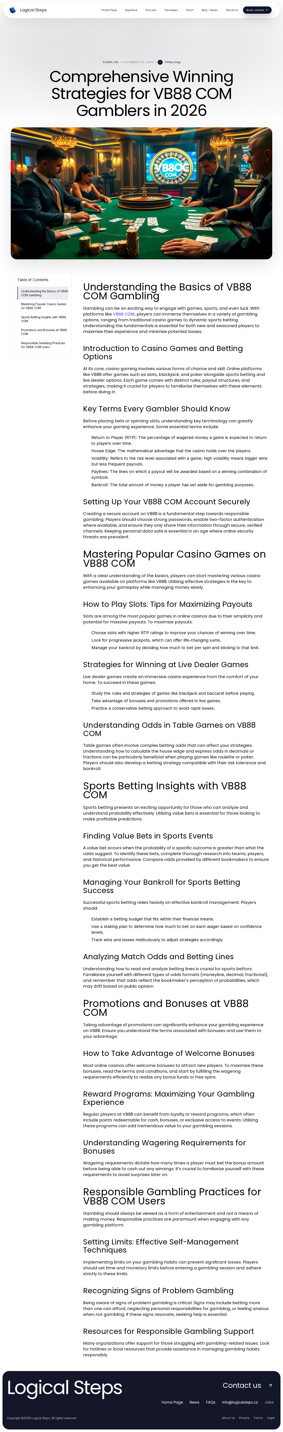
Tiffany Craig (172, 62)
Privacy (244, 1418)
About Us (228, 1418)
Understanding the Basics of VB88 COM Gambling (44, 293)
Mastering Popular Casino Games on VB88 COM (43, 306)
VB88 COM (124, 314)
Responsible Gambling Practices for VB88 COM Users (43, 345)
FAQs (210, 1402)
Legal (271, 1418)
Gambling (111, 62)
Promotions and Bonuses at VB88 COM (44, 332)
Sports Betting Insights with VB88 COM (43, 319)
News (195, 1402)
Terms (258, 1418)
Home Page (172, 1402)
